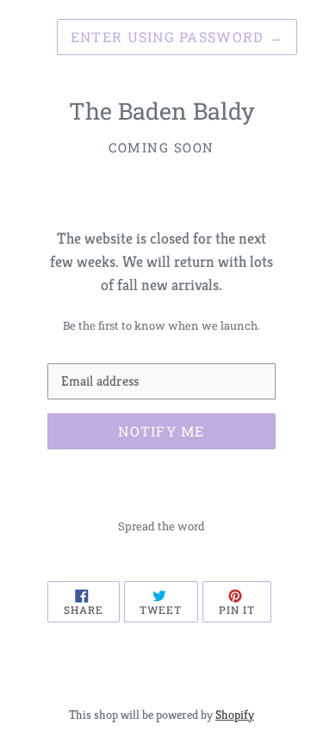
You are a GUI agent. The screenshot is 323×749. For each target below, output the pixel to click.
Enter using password (177, 37)
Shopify (234, 714)
